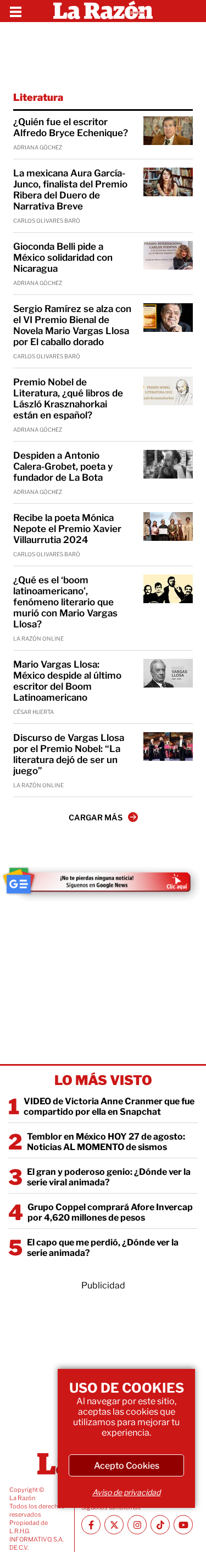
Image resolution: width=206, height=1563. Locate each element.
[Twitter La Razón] (114, 1524)
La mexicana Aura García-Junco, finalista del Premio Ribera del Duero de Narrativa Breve (70, 190)
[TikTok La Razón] (160, 1524)
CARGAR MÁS (96, 817)
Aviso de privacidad (126, 1492)
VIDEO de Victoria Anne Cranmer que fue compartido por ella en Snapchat (109, 1106)
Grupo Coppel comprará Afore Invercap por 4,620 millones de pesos (110, 1212)
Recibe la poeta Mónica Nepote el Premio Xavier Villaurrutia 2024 (67, 528)
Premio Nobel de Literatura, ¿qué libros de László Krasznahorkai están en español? (68, 399)
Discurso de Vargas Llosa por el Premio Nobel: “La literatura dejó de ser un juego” (68, 754)
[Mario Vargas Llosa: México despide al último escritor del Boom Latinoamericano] (168, 673)
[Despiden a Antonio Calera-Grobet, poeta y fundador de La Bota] (168, 464)
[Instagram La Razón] (137, 1524)
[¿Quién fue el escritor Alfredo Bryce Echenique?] (168, 130)
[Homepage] (103, 11)
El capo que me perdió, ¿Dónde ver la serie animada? (103, 1247)
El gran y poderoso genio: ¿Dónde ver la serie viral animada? (109, 1177)
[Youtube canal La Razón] (183, 1524)
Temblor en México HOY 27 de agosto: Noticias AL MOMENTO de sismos (106, 1141)
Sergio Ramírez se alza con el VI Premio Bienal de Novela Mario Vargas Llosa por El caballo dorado (72, 325)
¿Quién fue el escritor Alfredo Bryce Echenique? (70, 127)
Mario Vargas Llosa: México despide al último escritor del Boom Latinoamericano (67, 681)
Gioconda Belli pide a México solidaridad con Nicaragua (63, 257)
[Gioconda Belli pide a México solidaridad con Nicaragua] (168, 255)
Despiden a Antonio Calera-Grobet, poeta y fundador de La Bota (63, 466)
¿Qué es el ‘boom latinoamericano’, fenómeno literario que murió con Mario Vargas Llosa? (65, 602)
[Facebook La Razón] (91, 1524)
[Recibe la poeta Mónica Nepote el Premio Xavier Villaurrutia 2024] (168, 526)
